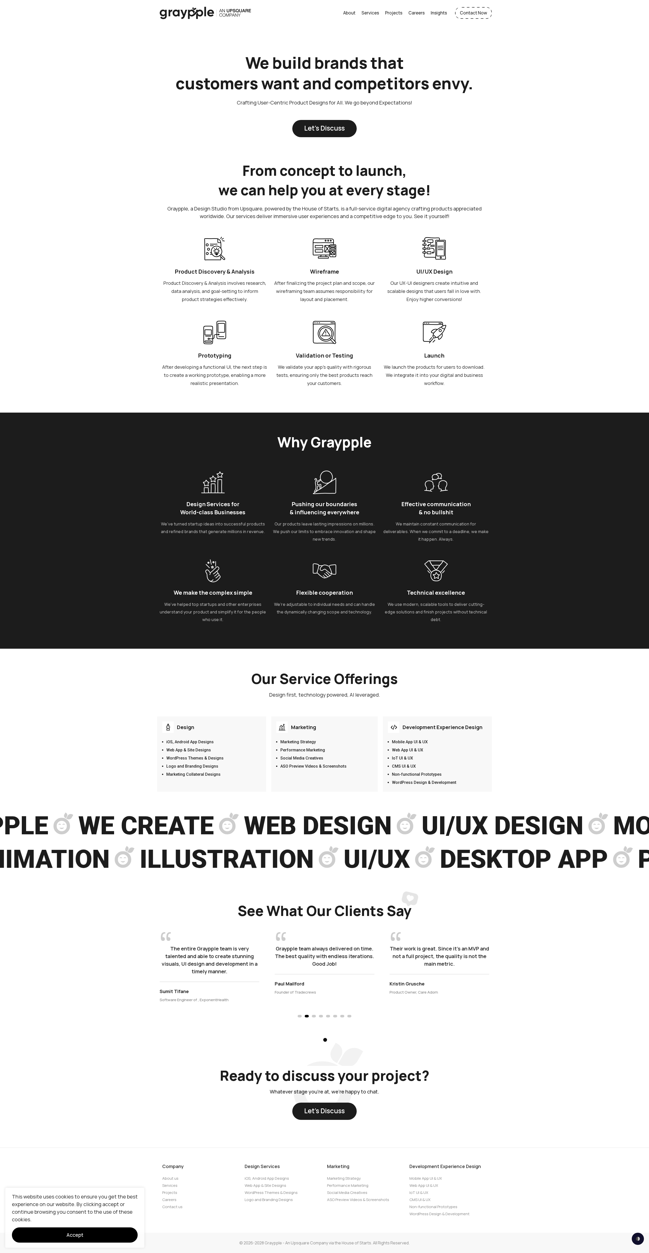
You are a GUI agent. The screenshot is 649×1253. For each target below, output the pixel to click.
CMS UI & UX (404, 766)
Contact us (172, 1206)
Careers (416, 13)
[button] (300, 1016)
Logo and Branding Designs (192, 766)
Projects (393, 13)
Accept (74, 1234)
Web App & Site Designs (188, 750)
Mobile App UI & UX (410, 741)
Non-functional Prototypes (417, 774)
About (349, 13)
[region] (75, 1218)
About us (170, 1178)
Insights (439, 13)
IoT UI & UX (402, 758)
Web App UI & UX (407, 750)
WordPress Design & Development (424, 782)
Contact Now (473, 13)
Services (370, 13)
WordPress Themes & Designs (195, 758)
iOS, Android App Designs (190, 741)
